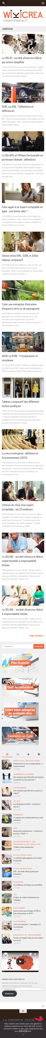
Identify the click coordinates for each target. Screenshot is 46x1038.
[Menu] (43, 3)
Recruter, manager (19, 788)
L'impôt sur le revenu (32, 761)
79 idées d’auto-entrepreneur (23, 847)
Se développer (18, 882)
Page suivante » (37, 635)
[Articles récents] (7, 754)
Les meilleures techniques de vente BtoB (27, 885)
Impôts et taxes (18, 761)
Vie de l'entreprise (19, 921)
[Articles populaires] (28, 754)
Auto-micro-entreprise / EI (22, 842)
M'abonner (9, 993)
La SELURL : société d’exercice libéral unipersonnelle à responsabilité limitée (22, 561)
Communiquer (18, 815)
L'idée (34, 842)
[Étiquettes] (39, 754)
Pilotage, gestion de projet (22, 855)
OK (23, 1034)
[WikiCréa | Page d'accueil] (23, 16)
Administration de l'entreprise (23, 774)
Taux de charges (19, 908)
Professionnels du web (21, 844)
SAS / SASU (16, 801)
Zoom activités (35, 844)
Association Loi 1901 (20, 935)
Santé (15, 828)
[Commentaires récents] (17, 754)
